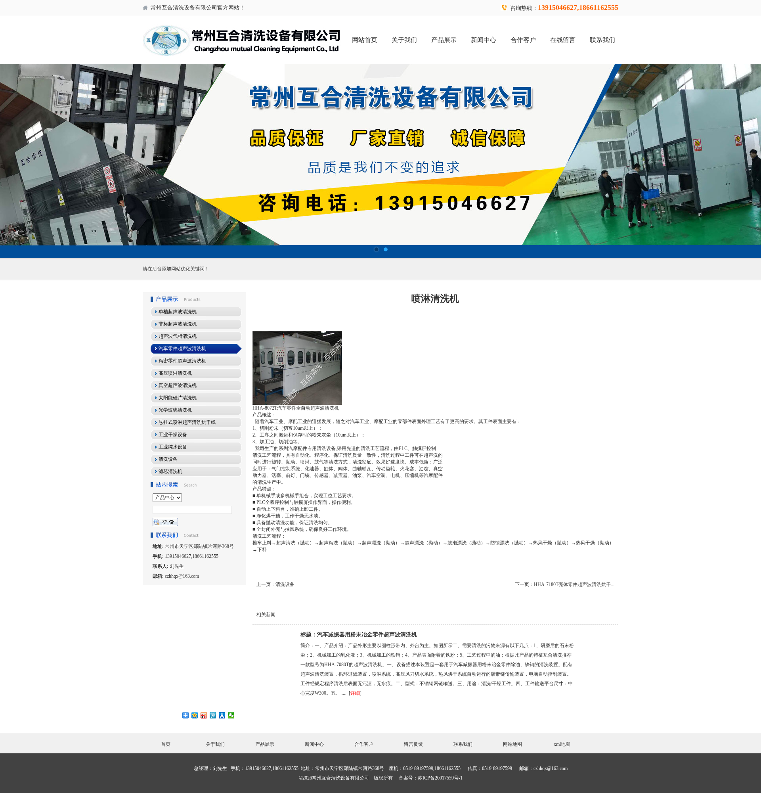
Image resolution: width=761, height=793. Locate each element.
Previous (14, 161)
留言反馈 (413, 744)
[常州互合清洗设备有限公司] (380, 161)
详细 (355, 693)
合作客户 (523, 39)
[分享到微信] (231, 715)
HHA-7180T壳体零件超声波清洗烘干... (574, 584)
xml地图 (562, 744)
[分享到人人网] (222, 715)
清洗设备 (284, 584)
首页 (165, 744)
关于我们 (404, 39)
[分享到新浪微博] (204, 715)
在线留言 (563, 39)
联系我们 (602, 39)
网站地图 (512, 744)
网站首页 (364, 39)
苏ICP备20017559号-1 (440, 778)
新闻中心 (483, 39)
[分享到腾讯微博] (213, 715)
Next (747, 161)
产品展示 (444, 39)
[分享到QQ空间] (194, 715)
